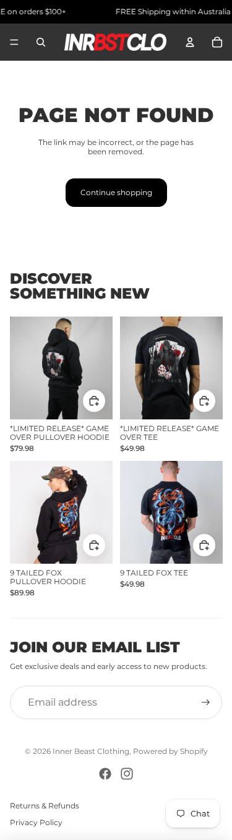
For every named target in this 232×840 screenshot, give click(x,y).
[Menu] (14, 42)
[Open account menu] (190, 42)
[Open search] (40, 42)
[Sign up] (206, 702)
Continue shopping (116, 192)
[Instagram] (126, 773)
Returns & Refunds (44, 805)
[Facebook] (105, 773)
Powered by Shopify (170, 751)
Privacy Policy (36, 822)
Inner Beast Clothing (91, 751)
